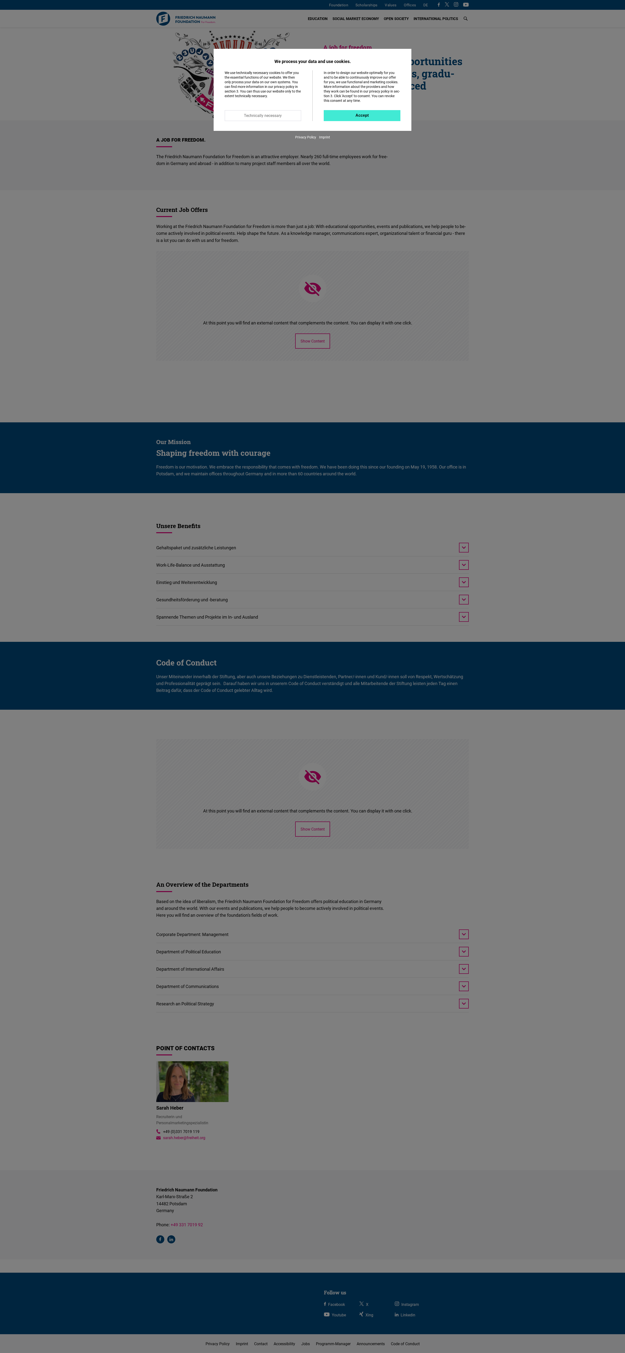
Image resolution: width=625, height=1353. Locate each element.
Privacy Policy (305, 137)
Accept (362, 115)
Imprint (324, 137)
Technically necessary (263, 115)
